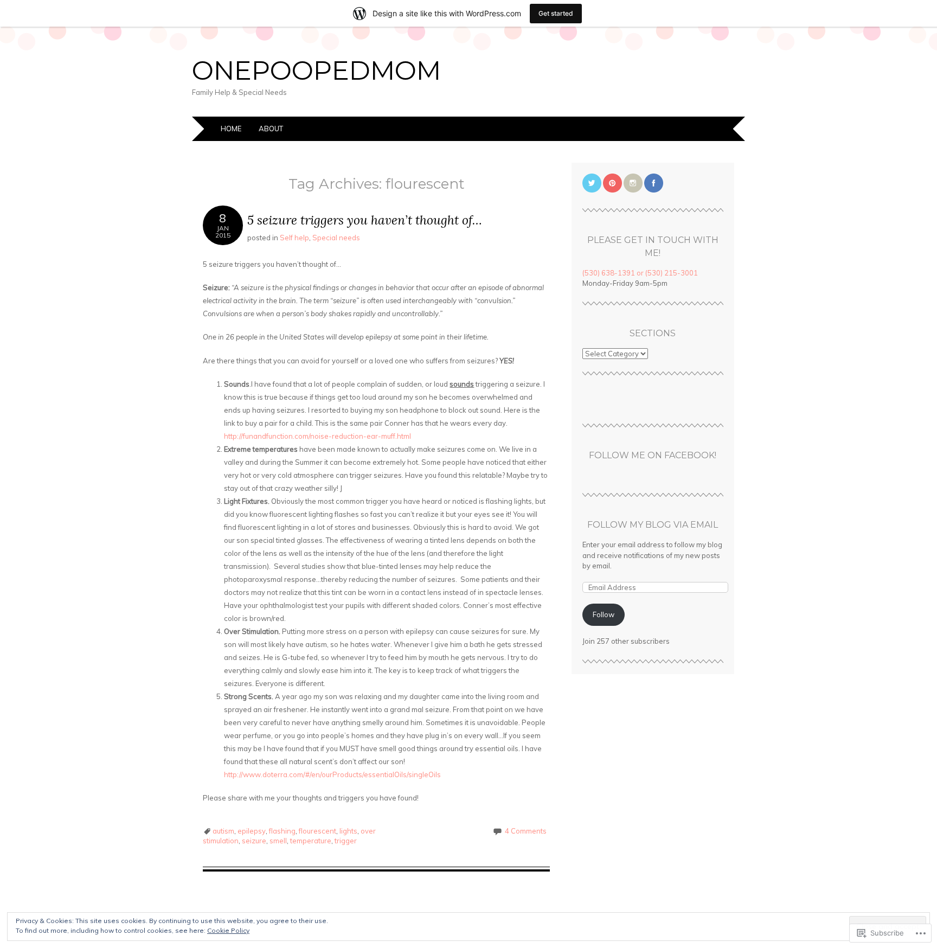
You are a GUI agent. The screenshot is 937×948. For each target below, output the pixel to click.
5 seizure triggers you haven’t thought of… (364, 220)
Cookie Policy (228, 930)
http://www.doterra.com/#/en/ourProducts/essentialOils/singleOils (332, 774)
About (271, 128)
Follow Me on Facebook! (652, 455)
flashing (282, 831)
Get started (555, 13)
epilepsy (252, 831)
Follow (603, 614)
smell (278, 840)
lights (348, 831)
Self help (294, 237)
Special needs (336, 237)
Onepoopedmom (316, 70)
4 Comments (526, 831)
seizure (254, 840)
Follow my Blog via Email (652, 525)
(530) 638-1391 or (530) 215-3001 (640, 272)
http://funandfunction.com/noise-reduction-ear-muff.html (317, 436)
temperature (310, 840)
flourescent (317, 831)
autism (223, 831)
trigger (346, 840)
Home (231, 128)
